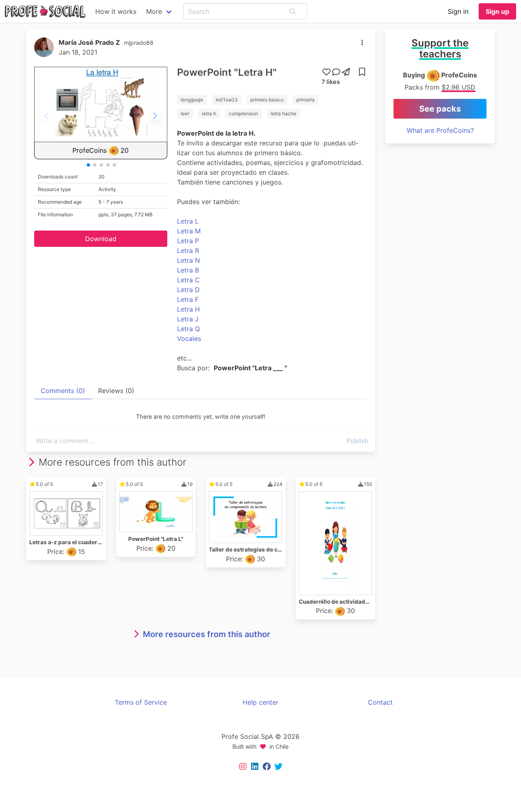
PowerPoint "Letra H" (227, 72)
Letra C (188, 280)
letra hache (283, 113)
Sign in (458, 11)
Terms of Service (141, 702)
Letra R (188, 250)
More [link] (154, 11)
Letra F (188, 299)
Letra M (189, 231)
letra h (209, 113)
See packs (440, 109)
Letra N (188, 260)
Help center (260, 702)
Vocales (189, 338)
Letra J (188, 319)
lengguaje (192, 100)
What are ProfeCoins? (440, 130)
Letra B (188, 270)
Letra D (188, 290)
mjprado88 (138, 42)
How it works (115, 11)
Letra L (188, 221)
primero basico (267, 100)
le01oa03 (227, 100)
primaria (305, 100)
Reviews (116, 391)
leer (185, 113)
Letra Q (188, 329)
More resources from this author (206, 634)
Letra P (188, 241)
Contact (380, 702)
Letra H (188, 309)
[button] (292, 11)
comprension (243, 113)
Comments (63, 391)
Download (100, 239)
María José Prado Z (89, 42)
